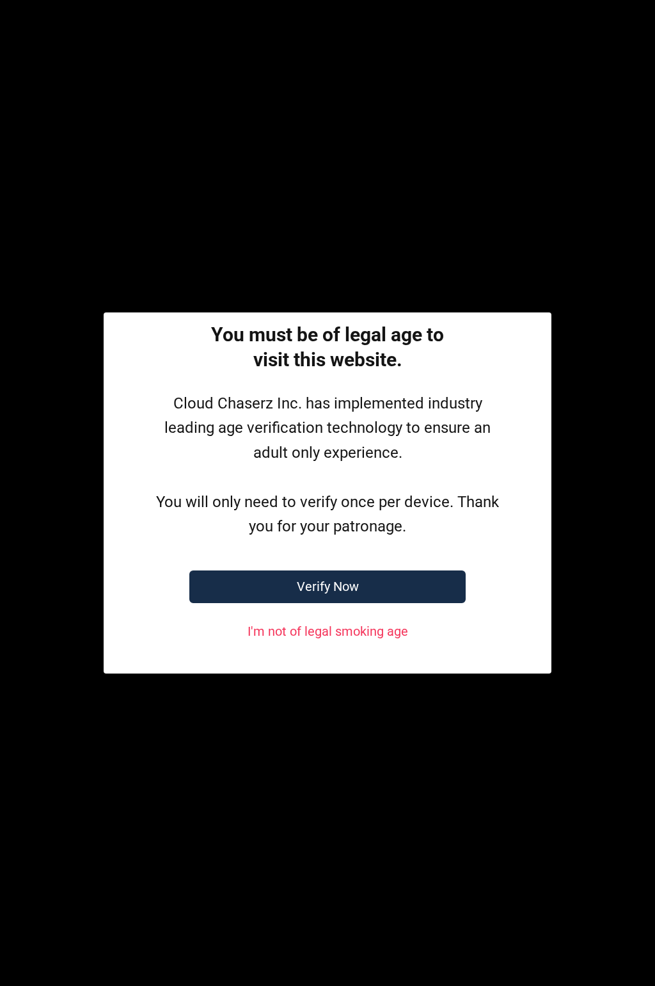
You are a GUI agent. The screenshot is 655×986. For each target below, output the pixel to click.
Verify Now (328, 586)
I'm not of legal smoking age (328, 631)
